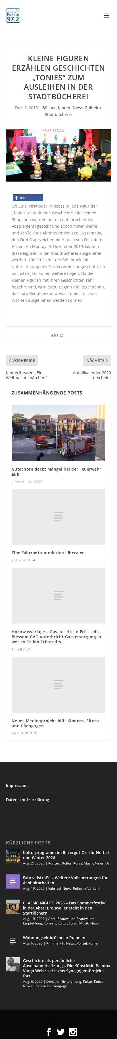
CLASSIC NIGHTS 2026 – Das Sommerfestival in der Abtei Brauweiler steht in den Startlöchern (65, 908)
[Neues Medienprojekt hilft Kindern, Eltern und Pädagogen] (59, 685)
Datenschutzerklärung (27, 799)
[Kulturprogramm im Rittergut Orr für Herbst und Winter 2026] (13, 856)
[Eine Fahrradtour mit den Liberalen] (59, 517)
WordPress (58, 1023)
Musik (88, 863)
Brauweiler (85, 918)
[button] (28, 197)
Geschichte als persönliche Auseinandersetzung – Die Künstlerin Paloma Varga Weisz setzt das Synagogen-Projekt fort (66, 968)
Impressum (17, 785)
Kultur (67, 863)
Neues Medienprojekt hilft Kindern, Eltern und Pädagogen (55, 723)
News (78, 107)
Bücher (49, 107)
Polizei (82, 943)
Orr (108, 863)
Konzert (54, 863)
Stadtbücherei (58, 114)
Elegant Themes (55, 1017)
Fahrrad (54, 888)
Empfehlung (32, 923)
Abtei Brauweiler (61, 918)
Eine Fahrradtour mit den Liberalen (48, 552)
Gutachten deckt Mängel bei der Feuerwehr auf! (56, 471)
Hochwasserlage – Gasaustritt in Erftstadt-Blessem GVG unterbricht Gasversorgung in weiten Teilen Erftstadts (56, 636)
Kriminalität (55, 943)
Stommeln (42, 986)
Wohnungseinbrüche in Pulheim (54, 937)
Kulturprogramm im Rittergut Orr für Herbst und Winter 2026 (66, 855)
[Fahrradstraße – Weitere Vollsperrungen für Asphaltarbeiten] (13, 881)
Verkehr (93, 888)
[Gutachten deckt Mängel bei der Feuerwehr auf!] (59, 433)
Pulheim (93, 107)
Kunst (77, 863)
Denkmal (53, 981)
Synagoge (59, 986)
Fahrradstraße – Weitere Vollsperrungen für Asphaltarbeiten (65, 880)
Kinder (64, 107)
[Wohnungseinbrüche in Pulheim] (13, 941)
